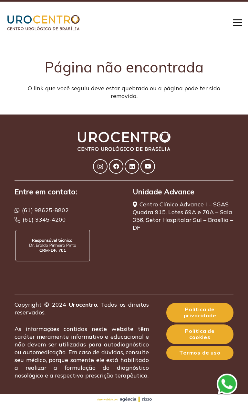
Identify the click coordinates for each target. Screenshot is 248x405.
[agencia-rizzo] (124, 399)
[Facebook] (116, 166)
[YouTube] (147, 166)
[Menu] (238, 23)
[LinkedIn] (132, 166)
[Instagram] (100, 166)
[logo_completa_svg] (44, 22)
